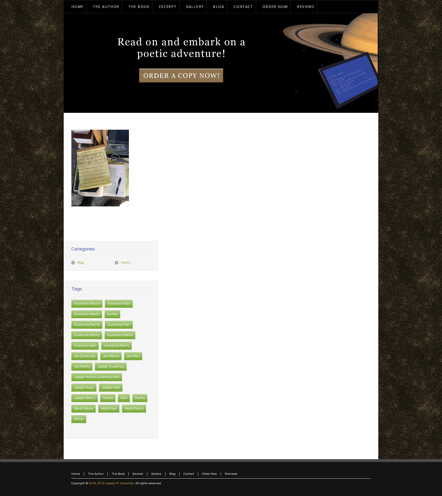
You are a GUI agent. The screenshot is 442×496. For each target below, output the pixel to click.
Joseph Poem (84, 387)
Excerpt (137, 474)
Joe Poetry (82, 366)
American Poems (87, 303)
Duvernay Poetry (87, 335)
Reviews (231, 474)
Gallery (156, 474)
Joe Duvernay (84, 356)
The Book (118, 474)
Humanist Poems (120, 335)
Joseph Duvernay (110, 366)
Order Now (209, 474)
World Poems (83, 408)
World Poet (109, 408)
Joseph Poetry (84, 398)
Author (112, 314)
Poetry (126, 262)
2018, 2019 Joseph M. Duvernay (111, 483)
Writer (79, 419)
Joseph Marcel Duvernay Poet (96, 377)
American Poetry (87, 314)
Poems (108, 398)
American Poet (118, 303)
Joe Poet (133, 356)
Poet (123, 398)
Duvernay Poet (118, 324)
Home (75, 474)
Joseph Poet (111, 387)
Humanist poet (85, 345)
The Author (96, 474)
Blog (81, 262)
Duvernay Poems (87, 324)
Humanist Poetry (116, 345)
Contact (188, 474)
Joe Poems (111, 356)
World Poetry (134, 408)
